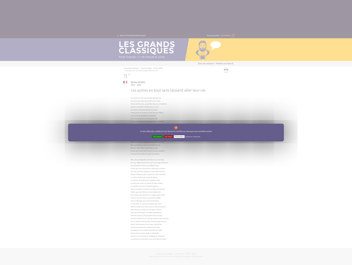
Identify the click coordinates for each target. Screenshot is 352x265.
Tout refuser (168, 136)
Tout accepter (157, 136)
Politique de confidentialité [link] (192, 136)
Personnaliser (179, 136)
